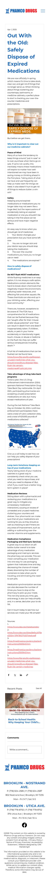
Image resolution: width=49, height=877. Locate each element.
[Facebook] (24, 825)
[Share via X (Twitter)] (15, 675)
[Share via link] (27, 675)
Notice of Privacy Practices (18, 842)
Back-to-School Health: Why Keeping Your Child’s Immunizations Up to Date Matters (23, 721)
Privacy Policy (35, 840)
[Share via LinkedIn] (21, 675)
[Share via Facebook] (8, 675)
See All (39, 688)
